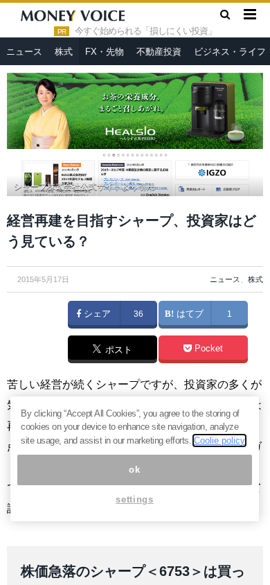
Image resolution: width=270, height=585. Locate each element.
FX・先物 (104, 51)
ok (134, 469)
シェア (96, 314)
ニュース (24, 51)
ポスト (117, 350)
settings (134, 499)
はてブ (189, 314)
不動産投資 (158, 51)
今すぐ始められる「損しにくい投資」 (145, 31)
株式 (64, 51)
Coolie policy (219, 440)
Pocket (207, 348)
